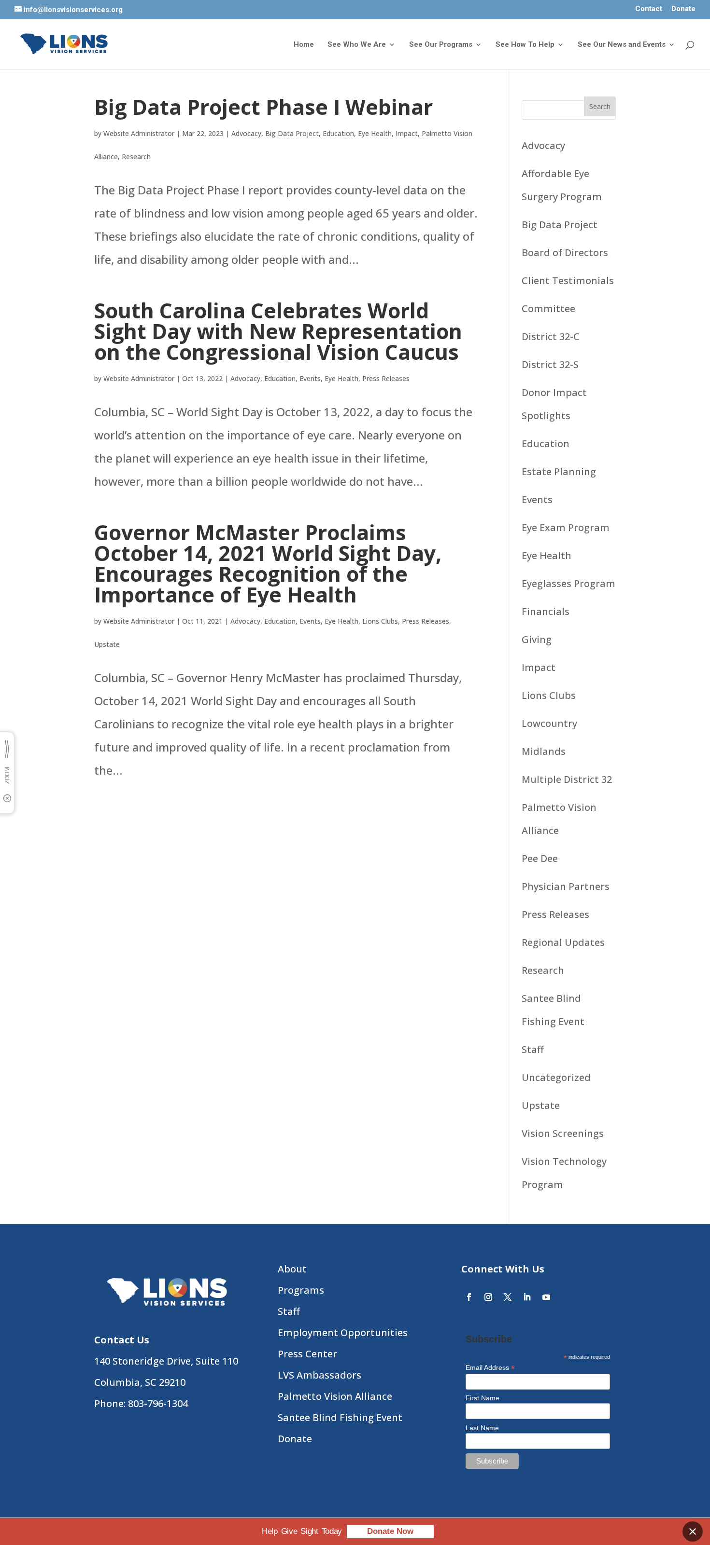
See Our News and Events (622, 45)
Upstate (107, 644)
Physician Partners (566, 886)
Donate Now (390, 1531)
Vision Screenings (563, 1133)
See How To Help (525, 45)
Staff (533, 1049)
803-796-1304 (158, 1403)
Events (310, 378)
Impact (407, 133)
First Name (482, 1398)
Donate (683, 9)
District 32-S (550, 364)
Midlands (544, 751)
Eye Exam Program (566, 527)
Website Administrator (138, 133)
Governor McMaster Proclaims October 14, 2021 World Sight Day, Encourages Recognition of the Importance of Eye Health (267, 563)
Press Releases (386, 378)
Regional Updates (563, 942)
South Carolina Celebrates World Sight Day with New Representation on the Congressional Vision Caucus (278, 331)
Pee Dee (540, 858)
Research (136, 156)
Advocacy (246, 133)
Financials (545, 611)
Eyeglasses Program (568, 583)
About (292, 1268)
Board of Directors (565, 252)
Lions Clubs (380, 621)
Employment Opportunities (343, 1332)
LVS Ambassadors (319, 1374)
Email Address (490, 1367)
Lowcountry (549, 723)
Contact (648, 9)
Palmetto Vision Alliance (335, 1396)
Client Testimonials (568, 280)
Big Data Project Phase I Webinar (263, 107)
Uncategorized (556, 1077)
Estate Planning (559, 471)
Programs (301, 1290)
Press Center (307, 1353)
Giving (537, 639)
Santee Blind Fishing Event (340, 1417)
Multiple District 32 (567, 779)
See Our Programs (440, 45)
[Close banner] (692, 1531)
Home (304, 45)
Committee (548, 308)
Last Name (482, 1428)
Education (338, 133)
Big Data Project (292, 133)
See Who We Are (356, 45)
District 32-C (551, 336)
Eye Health (375, 133)
